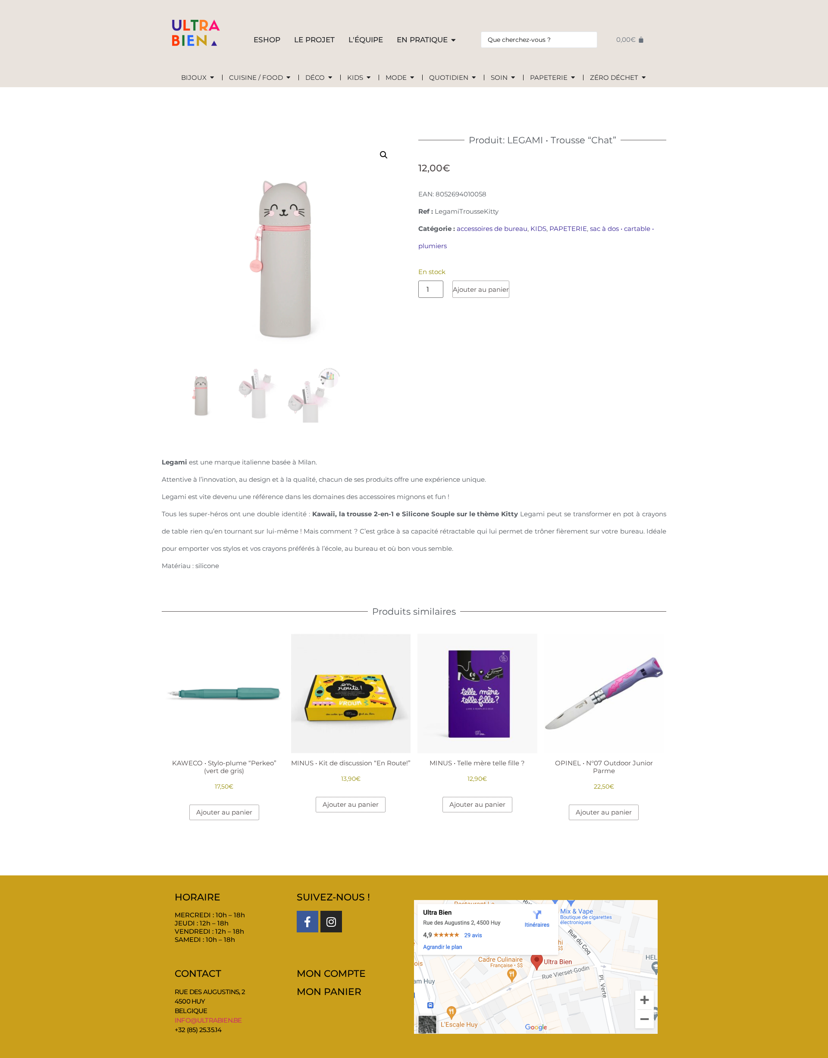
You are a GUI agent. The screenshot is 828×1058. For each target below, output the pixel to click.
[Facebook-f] (307, 921)
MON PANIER (329, 992)
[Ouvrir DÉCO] (330, 78)
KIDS (538, 228)
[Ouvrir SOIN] (513, 78)
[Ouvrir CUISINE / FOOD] (288, 78)
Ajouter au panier (481, 289)
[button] (384, 155)
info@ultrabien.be (208, 1020)
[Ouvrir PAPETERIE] (573, 78)
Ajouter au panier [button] (224, 812)
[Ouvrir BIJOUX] (212, 78)
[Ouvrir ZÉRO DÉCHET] (643, 78)
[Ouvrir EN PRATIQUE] (453, 40)
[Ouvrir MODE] (412, 78)
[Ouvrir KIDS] (368, 78)
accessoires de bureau (492, 228)
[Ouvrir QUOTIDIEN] (473, 78)
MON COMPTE (331, 973)
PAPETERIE (568, 228)
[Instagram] (331, 921)
